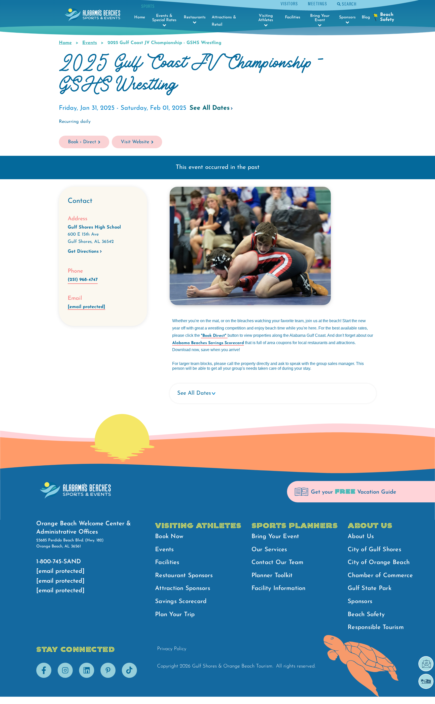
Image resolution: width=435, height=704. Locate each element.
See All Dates (210, 108)
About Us (361, 537)
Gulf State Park (369, 588)
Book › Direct (82, 142)
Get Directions (83, 251)
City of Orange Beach (379, 563)
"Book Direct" (214, 336)
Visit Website (135, 142)
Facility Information (278, 588)
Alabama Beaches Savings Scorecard (208, 343)
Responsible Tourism (376, 627)
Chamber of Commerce (380, 576)
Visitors (289, 3)
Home (65, 43)
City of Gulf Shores (374, 550)
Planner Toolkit (272, 576)
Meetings (317, 3)
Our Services (269, 550)
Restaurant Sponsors (184, 576)
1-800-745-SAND (58, 562)
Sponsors (360, 602)
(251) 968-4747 (83, 280)
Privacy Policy (171, 648)
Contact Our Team (277, 563)
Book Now (169, 537)
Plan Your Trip (175, 615)
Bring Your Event (275, 537)
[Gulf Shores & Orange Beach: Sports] (92, 16)
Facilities (167, 563)
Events (89, 43)
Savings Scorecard (180, 602)
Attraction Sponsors (182, 588)
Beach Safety (366, 615)
